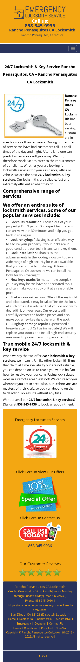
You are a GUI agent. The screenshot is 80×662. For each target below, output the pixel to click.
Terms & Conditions (25, 628)
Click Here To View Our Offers (40, 472)
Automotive (63, 618)
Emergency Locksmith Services (40, 419)
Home (12, 618)
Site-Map (61, 628)
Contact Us (56, 623)
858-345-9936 (40, 25)
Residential (26, 618)
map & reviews (55, 596)
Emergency (24, 623)
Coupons (40, 623)
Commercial (44, 618)
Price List (47, 628)
